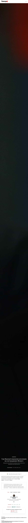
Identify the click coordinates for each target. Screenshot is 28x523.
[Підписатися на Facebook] (15, 511)
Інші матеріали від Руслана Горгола (14, 500)
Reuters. (11, 480)
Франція (19, 492)
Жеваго (11, 492)
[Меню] (26, 1)
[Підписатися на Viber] (13, 511)
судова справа (15, 492)
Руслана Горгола (9, 467)
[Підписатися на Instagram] (16, 511)
